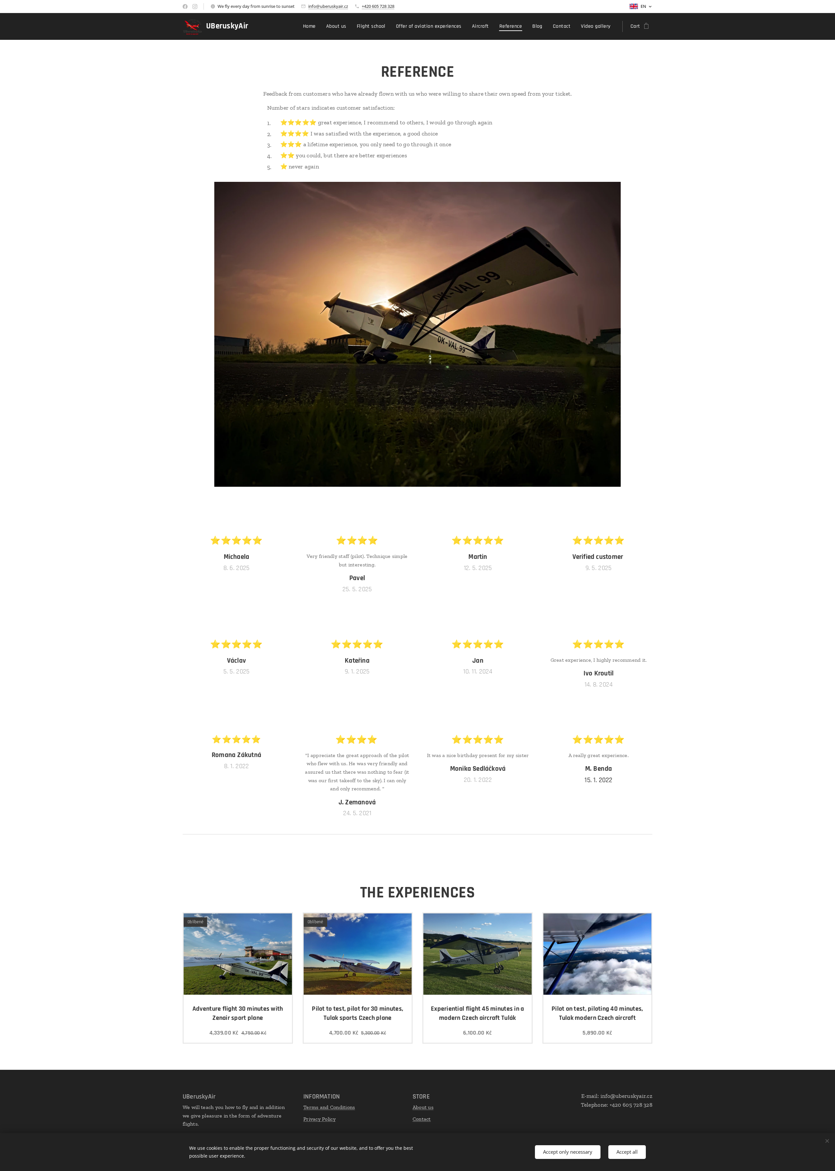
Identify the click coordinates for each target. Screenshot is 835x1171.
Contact (422, 1119)
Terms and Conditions (329, 1107)
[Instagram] (195, 6)
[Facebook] (185, 6)
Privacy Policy (319, 1119)
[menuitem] (311, 26)
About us (423, 1107)
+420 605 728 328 (378, 6)
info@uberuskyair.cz (328, 6)
